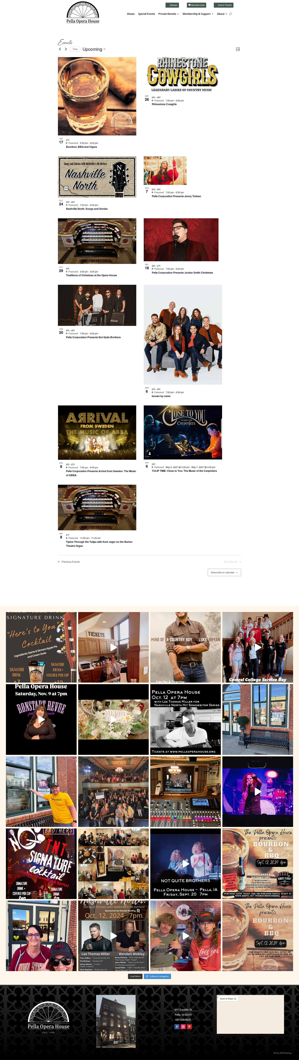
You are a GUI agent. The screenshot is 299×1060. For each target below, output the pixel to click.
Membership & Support (197, 14)
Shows (131, 14)
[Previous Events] (60, 49)
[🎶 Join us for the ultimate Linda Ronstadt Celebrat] (41, 719)
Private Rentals (167, 14)
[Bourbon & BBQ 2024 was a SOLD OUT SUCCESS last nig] (113, 863)
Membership (198, 5)
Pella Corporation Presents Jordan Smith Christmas (182, 272)
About (220, 14)
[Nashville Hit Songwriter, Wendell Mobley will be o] (185, 719)
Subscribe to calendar (222, 572)
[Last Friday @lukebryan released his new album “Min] (185, 647)
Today (75, 49)
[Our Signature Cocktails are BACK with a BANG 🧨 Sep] (41, 863)
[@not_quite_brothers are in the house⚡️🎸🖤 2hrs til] (185, 791)
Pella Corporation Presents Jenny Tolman (176, 196)
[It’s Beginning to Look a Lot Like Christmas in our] (113, 719)
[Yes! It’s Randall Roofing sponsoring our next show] (41, 791)
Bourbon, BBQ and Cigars (81, 147)
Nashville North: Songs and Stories (87, 209)
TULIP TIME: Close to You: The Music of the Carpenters (184, 471)
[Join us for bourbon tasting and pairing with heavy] (257, 936)
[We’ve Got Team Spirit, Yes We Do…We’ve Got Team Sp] (41, 936)
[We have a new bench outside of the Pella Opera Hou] (257, 719)
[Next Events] (66, 49)
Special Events (146, 14)
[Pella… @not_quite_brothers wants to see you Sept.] (185, 936)
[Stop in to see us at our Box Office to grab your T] (113, 647)
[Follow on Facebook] (176, 1026)
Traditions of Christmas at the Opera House (91, 275)
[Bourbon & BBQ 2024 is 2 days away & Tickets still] (257, 863)
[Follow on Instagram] (183, 1026)
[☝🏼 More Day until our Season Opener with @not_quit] (257, 791)
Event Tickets (225, 5)
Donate (173, 5)
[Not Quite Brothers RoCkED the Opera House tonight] (113, 791)
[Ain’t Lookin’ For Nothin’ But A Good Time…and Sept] (185, 863)
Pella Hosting (286, 1053)
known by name (161, 396)
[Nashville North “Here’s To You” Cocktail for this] (41, 647)
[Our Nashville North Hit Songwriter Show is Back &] (113, 936)
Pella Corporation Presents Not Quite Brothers (93, 337)
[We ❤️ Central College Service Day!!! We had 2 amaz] (257, 647)
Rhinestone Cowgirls (164, 104)
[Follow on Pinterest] (189, 1026)
